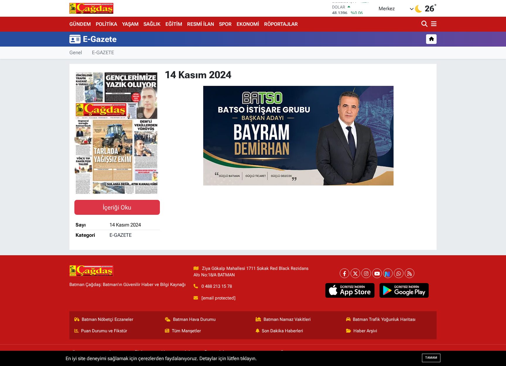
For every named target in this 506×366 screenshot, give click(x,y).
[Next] (388, 273)
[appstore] (350, 290)
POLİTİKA (106, 24)
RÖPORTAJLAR (281, 24)
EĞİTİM (173, 24)
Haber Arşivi (365, 330)
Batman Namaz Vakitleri (287, 319)
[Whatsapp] (399, 273)
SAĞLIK (151, 24)
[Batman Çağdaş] (91, 8)
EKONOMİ (248, 24)
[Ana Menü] (433, 24)
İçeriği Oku (117, 207)
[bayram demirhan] (298, 135)
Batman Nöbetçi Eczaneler (107, 319)
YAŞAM (130, 24)
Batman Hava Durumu (194, 319)
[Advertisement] (43, 153)
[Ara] (425, 24)
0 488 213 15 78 (216, 286)
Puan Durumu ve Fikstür (104, 330)
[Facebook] (344, 273)
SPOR (225, 24)
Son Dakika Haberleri (282, 330)
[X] (355, 273)
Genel (75, 52)
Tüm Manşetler (186, 330)
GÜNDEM (80, 24)
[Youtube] (377, 273)
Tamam (431, 358)
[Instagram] (366, 273)
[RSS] (409, 273)
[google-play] (404, 290)
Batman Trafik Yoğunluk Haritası (384, 319)
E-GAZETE (103, 52)
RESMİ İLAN (200, 24)
